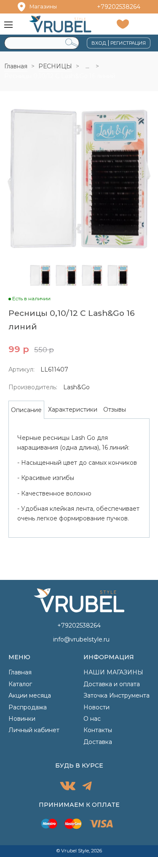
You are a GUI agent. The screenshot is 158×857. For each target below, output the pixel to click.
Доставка (97, 742)
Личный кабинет (33, 730)
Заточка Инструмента (116, 695)
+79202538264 (118, 7)
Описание (26, 410)
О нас (92, 718)
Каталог (20, 684)
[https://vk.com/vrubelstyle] (67, 787)
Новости (96, 707)
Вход (98, 43)
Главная (15, 66)
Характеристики (72, 409)
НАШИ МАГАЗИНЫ (113, 672)
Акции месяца (29, 695)
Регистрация (128, 43)
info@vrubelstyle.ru (81, 639)
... (87, 66)
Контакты (97, 730)
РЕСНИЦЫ (55, 66)
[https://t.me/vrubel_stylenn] (87, 787)
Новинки (21, 718)
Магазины (43, 6)
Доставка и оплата (111, 684)
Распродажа (27, 707)
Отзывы (114, 409)
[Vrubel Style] (60, 24)
